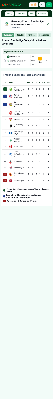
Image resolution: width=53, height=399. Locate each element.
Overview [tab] (8, 34)
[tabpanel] (26, 122)
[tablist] (26, 34)
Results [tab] (20, 34)
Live (31, 13)
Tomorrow (21, 13)
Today (9, 13)
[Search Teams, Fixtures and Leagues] (42, 4)
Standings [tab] (44, 34)
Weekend (42, 13)
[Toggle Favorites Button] (4, 60)
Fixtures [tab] (31, 34)
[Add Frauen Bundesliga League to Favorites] (48, 24)
